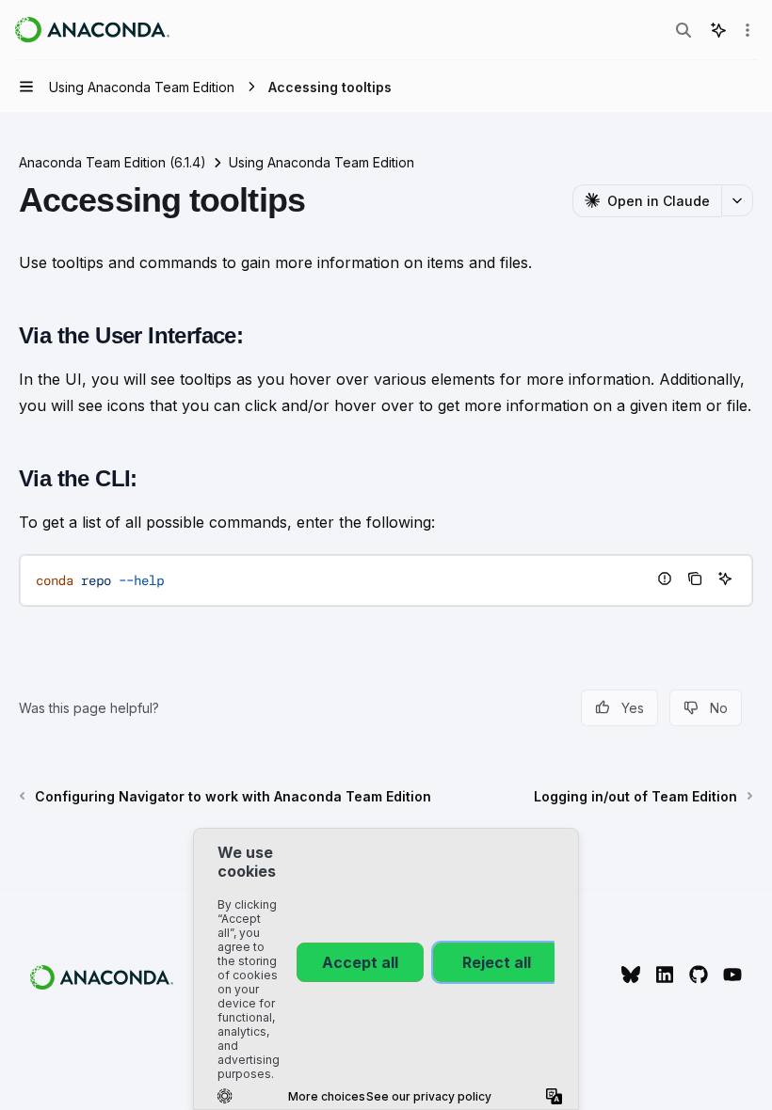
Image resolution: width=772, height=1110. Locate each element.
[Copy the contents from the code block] (695, 578)
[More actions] (747, 30)
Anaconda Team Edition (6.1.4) (112, 162)
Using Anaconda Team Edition (321, 162)
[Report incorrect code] (664, 578)
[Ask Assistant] (725, 578)
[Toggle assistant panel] (718, 30)
